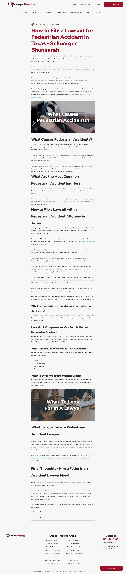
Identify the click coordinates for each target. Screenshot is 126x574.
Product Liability (75, 550)
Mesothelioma (76, 557)
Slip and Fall (75, 543)
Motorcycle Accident (75, 12)
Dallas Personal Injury (52, 540)
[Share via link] (45, 517)
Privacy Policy (72, 571)
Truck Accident (61, 12)
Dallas (48, 547)
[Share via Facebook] (32, 517)
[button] (75, 4)
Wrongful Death (75, 540)
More (96, 12)
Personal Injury (36, 12)
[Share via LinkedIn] (40, 517)
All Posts (25, 12)
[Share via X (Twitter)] (36, 517)
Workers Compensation (54, 563)
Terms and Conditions (83, 571)
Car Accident (49, 12)
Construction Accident (54, 560)
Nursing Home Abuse (76, 553)
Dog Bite (88, 12)
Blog (92, 571)
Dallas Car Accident (52, 543)
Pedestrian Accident (37, 511)
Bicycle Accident (54, 553)
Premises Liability (76, 547)
